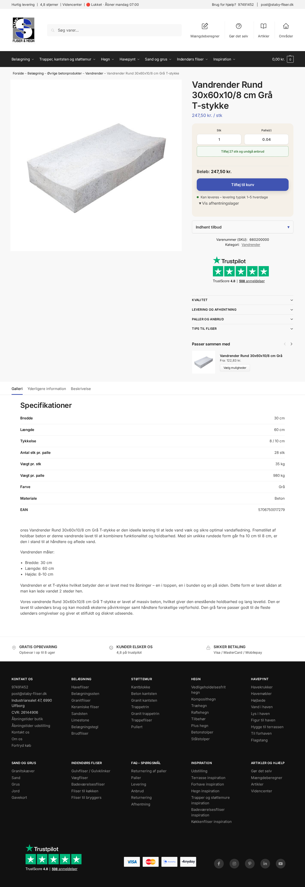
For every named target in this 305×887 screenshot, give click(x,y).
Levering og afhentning (214, 309)
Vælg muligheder (235, 368)
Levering (138, 784)
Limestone (80, 720)
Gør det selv (238, 36)
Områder (286, 36)
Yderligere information (46, 388)
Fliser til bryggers (86, 797)
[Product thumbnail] (206, 362)
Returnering (141, 797)
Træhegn (199, 705)
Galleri (17, 388)
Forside (18, 73)
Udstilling (199, 771)
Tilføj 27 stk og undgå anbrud (242, 151)
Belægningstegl (84, 727)
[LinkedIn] (265, 863)
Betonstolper (202, 732)
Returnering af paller (149, 771)
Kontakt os (20, 732)
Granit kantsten (144, 700)
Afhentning (140, 804)
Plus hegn (199, 725)
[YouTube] (280, 863)
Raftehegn (200, 712)
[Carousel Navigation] (286, 344)
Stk (219, 130)
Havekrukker (262, 687)
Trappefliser (141, 720)
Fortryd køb (21, 745)
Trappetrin (140, 707)
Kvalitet (200, 300)
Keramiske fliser (85, 707)
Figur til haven (263, 720)
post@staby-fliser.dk (277, 4)
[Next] (291, 344)
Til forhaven (261, 733)
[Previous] (285, 344)
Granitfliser (81, 700)
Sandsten (79, 713)
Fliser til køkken (84, 791)
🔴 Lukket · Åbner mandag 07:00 (112, 4)
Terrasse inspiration (208, 777)
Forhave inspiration (207, 784)
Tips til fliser (204, 328)
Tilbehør (198, 719)
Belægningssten (85, 693)
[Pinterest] (250, 863)
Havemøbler (261, 693)
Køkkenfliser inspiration (211, 821)
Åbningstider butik (27, 719)
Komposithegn (203, 699)
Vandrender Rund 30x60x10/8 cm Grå (251, 356)
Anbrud (137, 791)
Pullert (136, 727)
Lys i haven (260, 713)
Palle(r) (266, 130)
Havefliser (80, 687)
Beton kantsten (144, 693)
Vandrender (94, 73)
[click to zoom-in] (96, 165)
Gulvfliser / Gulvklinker (90, 771)
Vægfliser (79, 777)
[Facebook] (219, 863)
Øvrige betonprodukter (64, 73)
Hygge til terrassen (267, 727)
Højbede (258, 700)
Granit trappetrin (145, 713)
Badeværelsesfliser (88, 784)
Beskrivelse (81, 388)
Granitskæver (23, 771)
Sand (16, 777)
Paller (136, 777)
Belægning (35, 73)
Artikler (263, 36)
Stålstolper (200, 739)
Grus (16, 784)
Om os (17, 739)
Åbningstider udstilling (31, 725)
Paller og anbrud (208, 319)
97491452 (246, 4)
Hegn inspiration (205, 791)
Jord (16, 791)
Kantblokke (140, 687)
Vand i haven (262, 707)
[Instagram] (234, 863)
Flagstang (259, 740)
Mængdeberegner (204, 36)
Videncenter (72, 4)
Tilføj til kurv (242, 184)
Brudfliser (79, 733)
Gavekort (19, 797)
